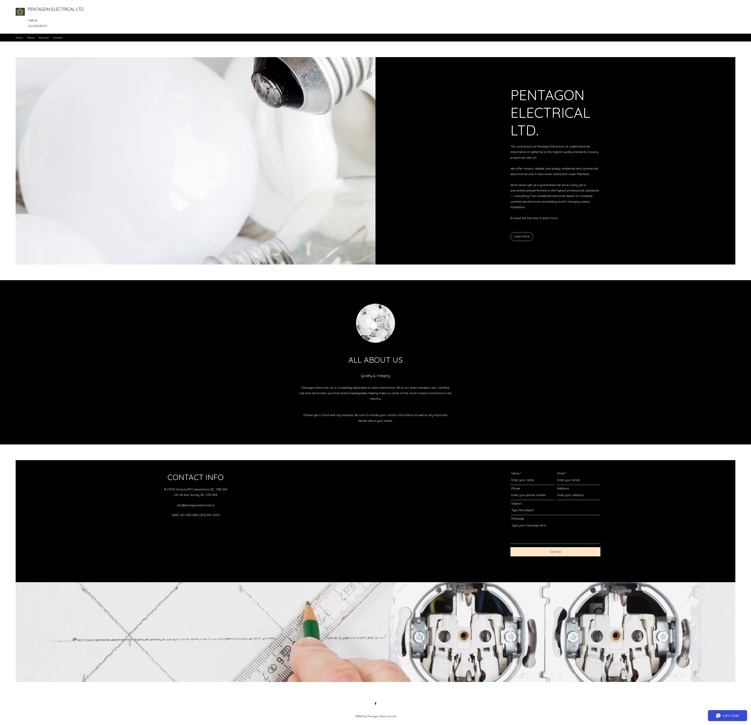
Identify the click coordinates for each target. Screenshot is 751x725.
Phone (515, 488)
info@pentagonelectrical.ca (195, 505)
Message (517, 518)
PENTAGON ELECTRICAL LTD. (56, 9)
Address (563, 488)
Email (560, 473)
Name (515, 473)
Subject (516, 503)
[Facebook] (375, 703)
